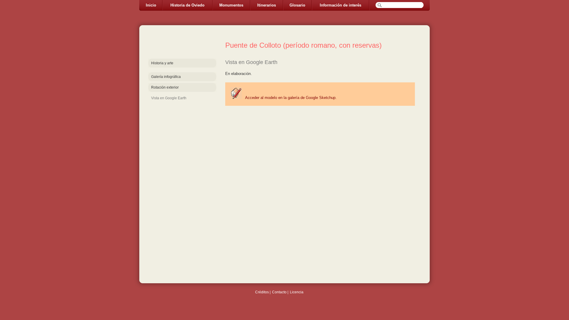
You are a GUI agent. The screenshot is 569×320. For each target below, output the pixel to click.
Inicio (151, 5)
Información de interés (340, 5)
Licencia (296, 292)
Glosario (297, 5)
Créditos (262, 292)
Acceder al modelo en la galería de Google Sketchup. (290, 97)
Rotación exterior (165, 87)
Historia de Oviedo (187, 5)
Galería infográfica (166, 77)
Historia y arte (162, 63)
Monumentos (231, 5)
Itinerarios (266, 5)
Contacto (279, 292)
